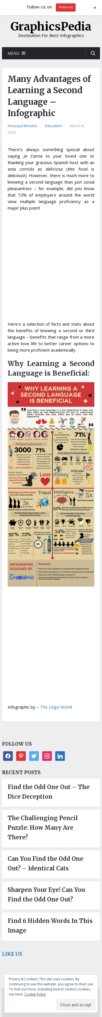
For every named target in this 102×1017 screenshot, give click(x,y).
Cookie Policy (35, 994)
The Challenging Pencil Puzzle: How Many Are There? (43, 828)
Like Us (12, 954)
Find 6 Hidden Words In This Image (50, 925)
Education (53, 125)
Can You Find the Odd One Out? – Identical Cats (45, 863)
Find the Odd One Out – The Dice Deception (49, 791)
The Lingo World (56, 707)
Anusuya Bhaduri (22, 125)
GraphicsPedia (51, 26)
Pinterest (66, 7)
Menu (14, 53)
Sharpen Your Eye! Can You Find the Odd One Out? (46, 894)
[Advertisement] (51, 268)
